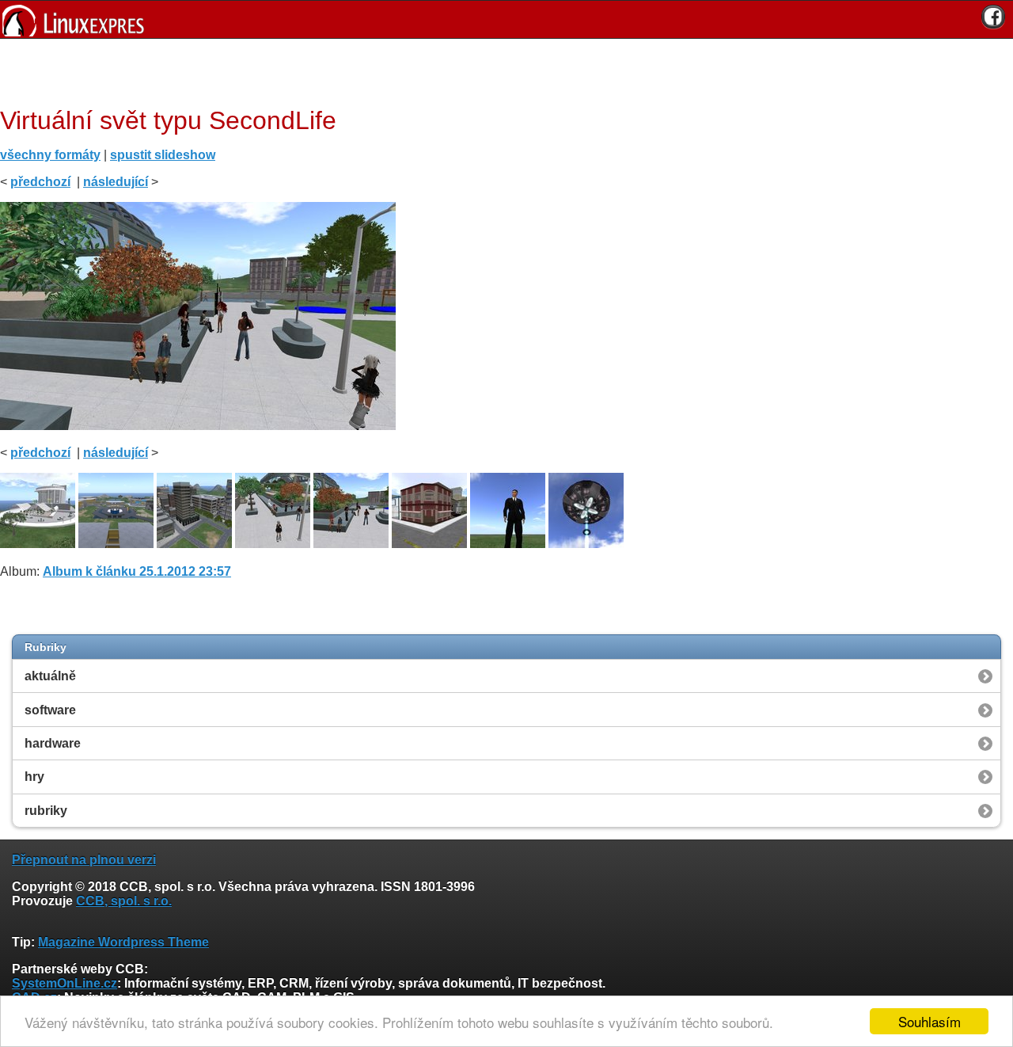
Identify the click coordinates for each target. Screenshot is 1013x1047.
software (50, 710)
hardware (53, 743)
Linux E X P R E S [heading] (506, 19)
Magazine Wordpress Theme (123, 942)
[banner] (506, 19)
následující (115, 181)
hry (34, 776)
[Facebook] (993, 17)
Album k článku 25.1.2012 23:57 (137, 571)
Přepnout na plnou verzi (84, 859)
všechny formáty (50, 155)
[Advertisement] (501, 70)
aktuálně (50, 676)
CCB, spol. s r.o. (124, 901)
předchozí (40, 181)
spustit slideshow (162, 155)
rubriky (46, 810)
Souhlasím (929, 1021)
